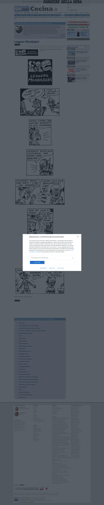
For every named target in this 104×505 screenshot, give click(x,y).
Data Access (52, 268)
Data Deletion (43, 268)
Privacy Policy (60, 268)
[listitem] (52, 258)
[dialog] (52, 252)
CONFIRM (37, 262)
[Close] (78, 237)
